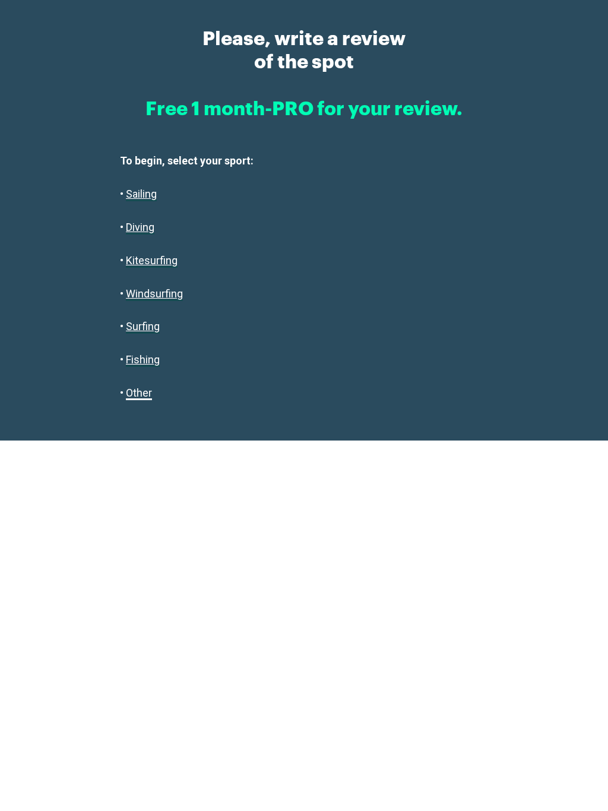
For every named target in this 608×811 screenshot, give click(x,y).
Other (139, 393)
